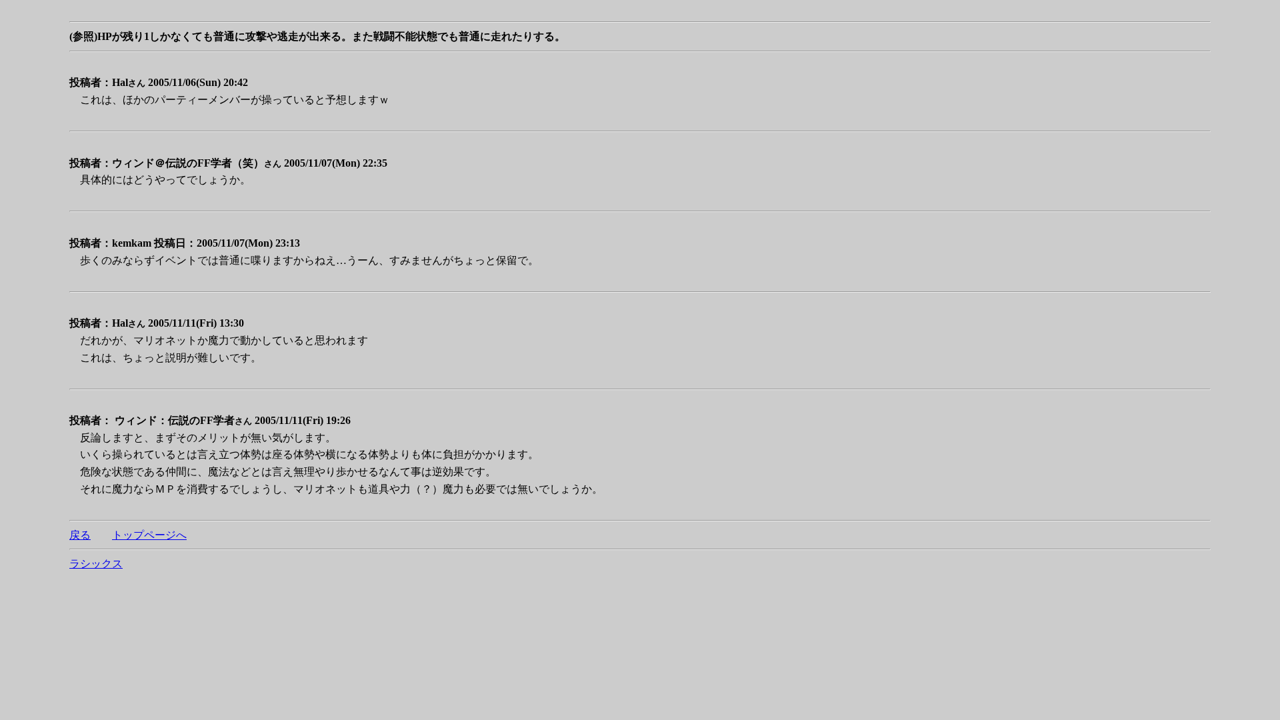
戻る (80, 535)
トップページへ (149, 535)
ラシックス (96, 563)
